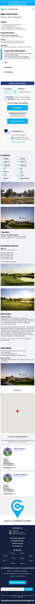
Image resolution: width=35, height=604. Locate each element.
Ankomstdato (8, 89)
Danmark (12, 553)
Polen (4, 560)
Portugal (12, 563)
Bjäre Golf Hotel (9, 14)
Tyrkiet (30, 560)
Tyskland (22, 563)
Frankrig (5, 555)
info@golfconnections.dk (21, 139)
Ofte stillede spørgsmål (18, 142)
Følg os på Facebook (17, 582)
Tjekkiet (22, 558)
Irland (13, 558)
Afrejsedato (21, 89)
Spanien (22, 553)
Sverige (30, 555)
